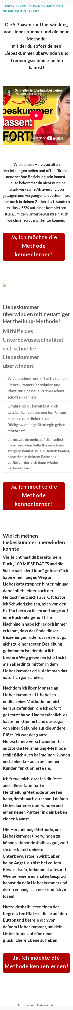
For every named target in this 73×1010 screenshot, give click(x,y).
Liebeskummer (32, 926)
